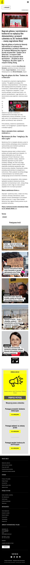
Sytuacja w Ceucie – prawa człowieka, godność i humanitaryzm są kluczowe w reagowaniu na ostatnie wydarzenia (13, 323)
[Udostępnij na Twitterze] (17, 361)
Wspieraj (6, 546)
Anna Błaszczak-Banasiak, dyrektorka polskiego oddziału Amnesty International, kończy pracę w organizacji (13, 350)
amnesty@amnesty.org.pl (6, 534)
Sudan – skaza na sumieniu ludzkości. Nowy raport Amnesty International (14, 246)
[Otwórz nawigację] (28, 2)
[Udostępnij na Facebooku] (13, 361)
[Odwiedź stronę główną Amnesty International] (2, 2)
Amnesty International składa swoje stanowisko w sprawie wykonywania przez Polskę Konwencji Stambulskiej (13, 271)
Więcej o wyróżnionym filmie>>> (10, 190)
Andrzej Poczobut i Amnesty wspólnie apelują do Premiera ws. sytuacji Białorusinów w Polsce (14, 298)
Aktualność (4, 217)
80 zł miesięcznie (15, 448)
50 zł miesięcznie (15, 431)
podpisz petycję (15, 397)
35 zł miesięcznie (15, 414)
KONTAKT (4, 540)
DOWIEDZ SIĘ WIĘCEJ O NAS (7, 543)
